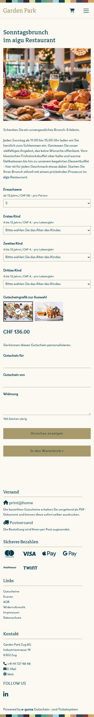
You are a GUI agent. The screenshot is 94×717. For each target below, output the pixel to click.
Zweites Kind (13, 243)
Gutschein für (13, 356)
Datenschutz (12, 618)
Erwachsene (12, 189)
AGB (6, 602)
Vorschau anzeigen (47, 433)
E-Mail (11, 669)
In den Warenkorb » (47, 451)
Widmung (10, 394)
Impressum (11, 612)
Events (8, 597)
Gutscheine (11, 591)
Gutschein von (14, 375)
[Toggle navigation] (86, 10)
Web (10, 674)
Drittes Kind (12, 270)
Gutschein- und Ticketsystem (49, 709)
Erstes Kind (11, 216)
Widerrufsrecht (14, 607)
